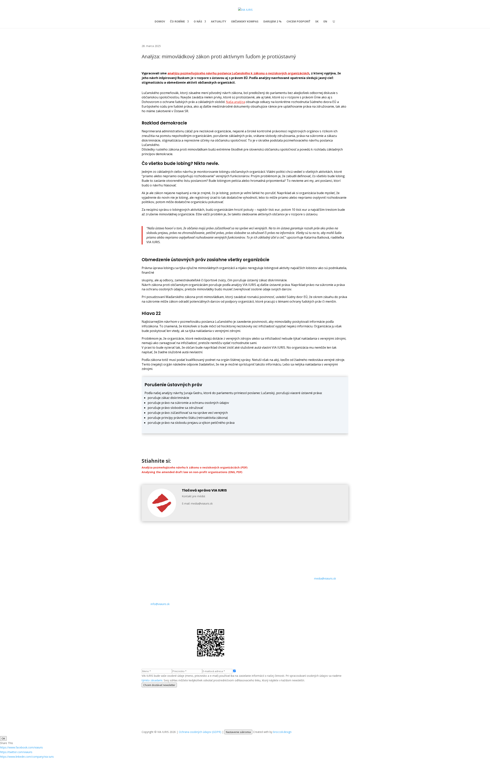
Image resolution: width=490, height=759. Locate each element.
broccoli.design (282, 732)
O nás (198, 21)
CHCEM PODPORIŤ (298, 21)
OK (3, 738)
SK (316, 21)
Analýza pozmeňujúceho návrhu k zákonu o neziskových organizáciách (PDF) (194, 467)
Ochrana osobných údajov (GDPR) (200, 732)
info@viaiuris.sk (160, 604)
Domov (160, 21)
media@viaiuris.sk (325, 578)
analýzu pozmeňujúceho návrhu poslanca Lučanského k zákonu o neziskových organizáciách (238, 73)
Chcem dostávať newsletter (159, 685)
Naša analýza (235, 102)
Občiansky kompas (244, 21)
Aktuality (218, 21)
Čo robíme (177, 21)
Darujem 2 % (272, 21)
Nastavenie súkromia (238, 732)
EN (325, 21)
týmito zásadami (152, 680)
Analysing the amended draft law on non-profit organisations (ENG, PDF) (192, 472)
